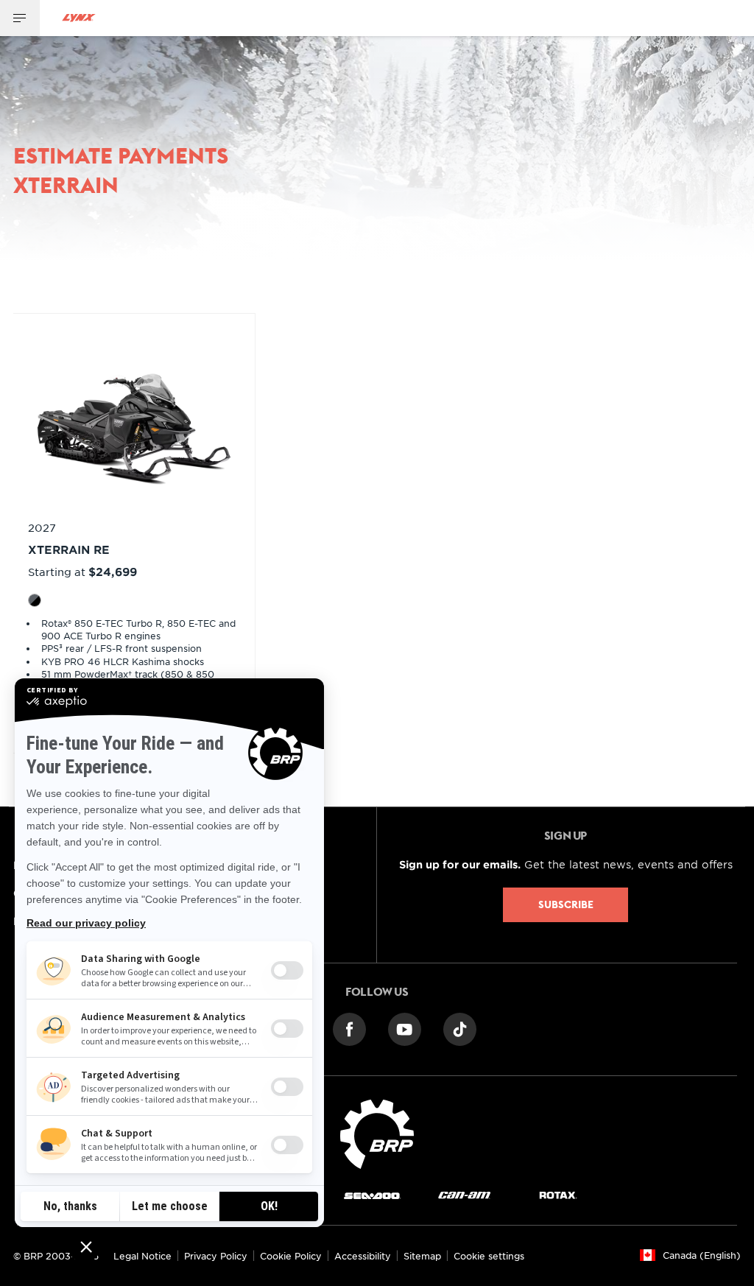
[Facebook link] (349, 1028)
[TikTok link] (459, 1028)
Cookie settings (489, 1256)
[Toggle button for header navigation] (20, 18)
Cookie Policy (291, 1256)
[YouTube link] (404, 1028)
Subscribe (565, 904)
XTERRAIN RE (69, 549)
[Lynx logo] (79, 18)
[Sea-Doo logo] (372, 1194)
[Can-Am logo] (464, 1194)
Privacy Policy (215, 1256)
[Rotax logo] (558, 1194)
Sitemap (422, 1256)
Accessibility (362, 1256)
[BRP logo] (377, 1132)
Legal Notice (142, 1256)
